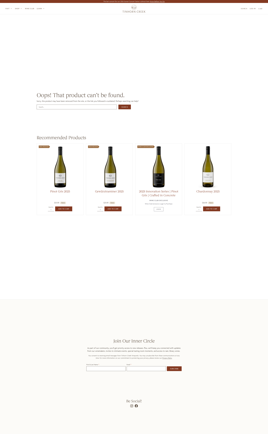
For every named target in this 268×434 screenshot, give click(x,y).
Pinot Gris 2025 (60, 191)
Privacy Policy (167, 358)
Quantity (51, 207)
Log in (253, 9)
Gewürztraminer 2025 (109, 191)
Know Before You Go (157, 1)
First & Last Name (92, 364)
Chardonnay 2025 (208, 191)
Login (158, 209)
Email (128, 364)
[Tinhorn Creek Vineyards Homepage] (134, 9)
